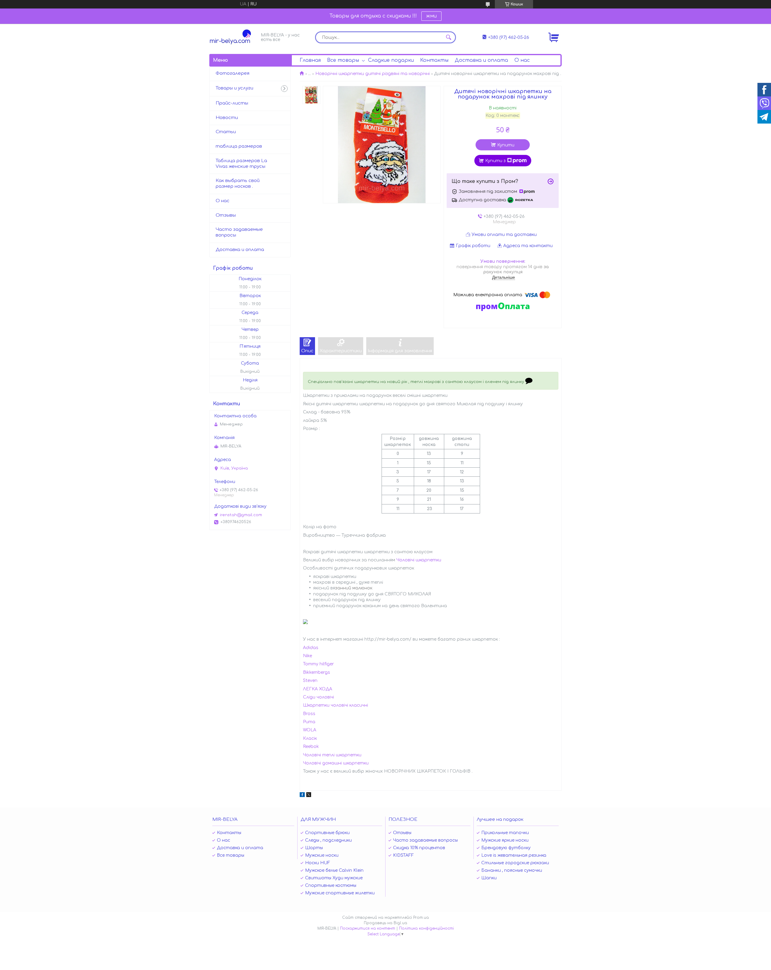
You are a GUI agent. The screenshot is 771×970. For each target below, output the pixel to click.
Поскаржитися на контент (367, 928)
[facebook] (302, 795)
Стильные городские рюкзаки (515, 863)
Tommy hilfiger (318, 664)
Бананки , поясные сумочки (511, 870)
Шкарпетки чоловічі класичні (335, 705)
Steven (310, 680)
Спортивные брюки (327, 832)
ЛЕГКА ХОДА (317, 689)
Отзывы (226, 215)
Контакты (434, 60)
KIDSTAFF (403, 855)
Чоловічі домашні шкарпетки (336, 763)
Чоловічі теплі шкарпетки (332, 755)
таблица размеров (239, 146)
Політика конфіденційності (426, 928)
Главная (310, 60)
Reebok (311, 746)
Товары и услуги (234, 88)
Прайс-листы (232, 103)
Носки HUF (317, 863)
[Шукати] (448, 37)
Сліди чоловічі (318, 697)
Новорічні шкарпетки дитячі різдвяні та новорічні (372, 73)
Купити (505, 145)
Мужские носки (322, 855)
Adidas (310, 647)
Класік (310, 738)
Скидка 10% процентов (419, 848)
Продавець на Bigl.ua (385, 923)
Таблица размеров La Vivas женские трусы (241, 163)
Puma (309, 722)
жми (431, 16)
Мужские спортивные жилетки (340, 893)
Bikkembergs (316, 672)
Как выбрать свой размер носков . (238, 183)
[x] (308, 795)
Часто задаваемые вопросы (239, 232)
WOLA (309, 730)
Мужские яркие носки (505, 840)
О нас (522, 60)
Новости (227, 117)
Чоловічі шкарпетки (418, 560)
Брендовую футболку (506, 848)
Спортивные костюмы (330, 885)
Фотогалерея (232, 73)
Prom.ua (421, 917)
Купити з (495, 161)
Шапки (489, 878)
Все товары (343, 60)
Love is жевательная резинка (513, 855)
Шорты (314, 848)
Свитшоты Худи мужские (334, 878)
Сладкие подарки (391, 60)
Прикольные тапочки (505, 832)
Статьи (226, 131)
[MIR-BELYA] (233, 37)
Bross (309, 713)
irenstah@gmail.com (241, 515)
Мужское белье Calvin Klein (334, 870)
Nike (307, 656)
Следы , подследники (328, 840)
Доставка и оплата (481, 60)
